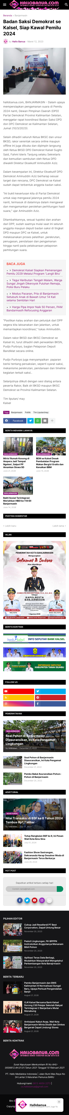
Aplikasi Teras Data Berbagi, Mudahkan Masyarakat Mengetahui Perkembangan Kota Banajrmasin (43, 960)
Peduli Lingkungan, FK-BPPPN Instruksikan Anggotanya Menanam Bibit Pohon (43, 944)
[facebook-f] (50, 704)
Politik (28, 412)
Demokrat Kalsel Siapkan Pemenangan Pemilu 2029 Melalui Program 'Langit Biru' (34, 272)
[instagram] (18, 704)
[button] (4, 5)
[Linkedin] (49, 900)
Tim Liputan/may (40, 412)
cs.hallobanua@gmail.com (34, 1086)
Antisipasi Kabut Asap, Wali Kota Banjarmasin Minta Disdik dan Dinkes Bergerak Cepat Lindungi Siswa (44, 1024)
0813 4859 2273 (42, 1083)
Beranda (7, 15)
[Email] (45, 420)
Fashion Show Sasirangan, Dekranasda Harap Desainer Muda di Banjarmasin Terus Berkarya (44, 855)
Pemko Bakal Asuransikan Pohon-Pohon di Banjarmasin (42, 775)
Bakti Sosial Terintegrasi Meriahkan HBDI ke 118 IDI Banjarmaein (17, 500)
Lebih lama (58, 525)
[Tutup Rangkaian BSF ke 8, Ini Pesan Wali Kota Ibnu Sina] (12, 840)
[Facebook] (20, 900)
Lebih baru (10, 525)
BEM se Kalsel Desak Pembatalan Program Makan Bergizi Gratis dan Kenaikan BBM (50, 463)
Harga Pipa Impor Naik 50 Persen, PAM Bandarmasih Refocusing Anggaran (34, 308)
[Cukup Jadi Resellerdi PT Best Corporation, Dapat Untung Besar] (12, 929)
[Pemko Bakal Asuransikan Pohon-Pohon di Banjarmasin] (12, 779)
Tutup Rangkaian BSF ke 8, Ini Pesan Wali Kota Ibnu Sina (43, 837)
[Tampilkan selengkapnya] (52, 420)
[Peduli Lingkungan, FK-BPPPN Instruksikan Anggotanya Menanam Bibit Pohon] (12, 946)
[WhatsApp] (37, 420)
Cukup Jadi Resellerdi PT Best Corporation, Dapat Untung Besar (42, 926)
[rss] (18, 697)
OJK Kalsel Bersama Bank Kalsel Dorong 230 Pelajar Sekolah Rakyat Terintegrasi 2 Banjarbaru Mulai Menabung (43, 1006)
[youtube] (18, 691)
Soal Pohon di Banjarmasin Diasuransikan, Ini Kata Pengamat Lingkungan (42, 760)
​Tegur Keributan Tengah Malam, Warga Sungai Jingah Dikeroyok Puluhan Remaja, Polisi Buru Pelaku (34, 284)
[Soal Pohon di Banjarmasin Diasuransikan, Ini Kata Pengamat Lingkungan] (12, 762)
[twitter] (50, 691)
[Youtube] (34, 900)
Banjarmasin (21, 15)
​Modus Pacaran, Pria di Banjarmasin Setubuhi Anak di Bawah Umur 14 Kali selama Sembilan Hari (33, 297)
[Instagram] (42, 900)
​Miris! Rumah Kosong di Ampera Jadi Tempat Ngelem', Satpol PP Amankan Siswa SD (16, 463)
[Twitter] (30, 420)
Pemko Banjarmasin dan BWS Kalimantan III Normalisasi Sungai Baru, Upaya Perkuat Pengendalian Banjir (43, 987)
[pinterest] (50, 697)
